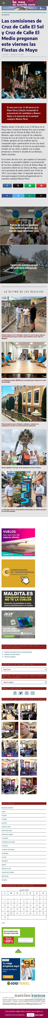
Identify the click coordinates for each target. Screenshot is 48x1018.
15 (36, 905)
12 (17, 905)
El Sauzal (4, 815)
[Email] (40, 196)
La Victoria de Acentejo (8, 850)
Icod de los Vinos (6, 827)
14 (30, 905)
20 (24, 909)
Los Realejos (5, 15)
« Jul (3, 923)
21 (30, 909)
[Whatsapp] (29, 196)
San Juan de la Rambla (8, 872)
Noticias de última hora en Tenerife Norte (18, 652)
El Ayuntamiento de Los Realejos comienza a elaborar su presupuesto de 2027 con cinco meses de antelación (20, 425)
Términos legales (9, 657)
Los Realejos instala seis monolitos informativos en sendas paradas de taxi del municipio (24, 510)
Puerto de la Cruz (6, 868)
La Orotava (5, 846)
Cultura (3, 812)
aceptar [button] (30, 1015)
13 (23, 905)
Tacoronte (4, 880)
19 (17, 909)
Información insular (7, 831)
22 (37, 909)
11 (11, 905)
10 (5, 905)
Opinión (4, 865)
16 (43, 905)
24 (5, 913)
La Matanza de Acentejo (8, 842)
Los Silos (4, 857)
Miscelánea (5, 861)
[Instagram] (26, 693)
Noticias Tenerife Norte (12, 654)
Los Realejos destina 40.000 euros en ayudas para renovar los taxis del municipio (24, 381)
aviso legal (39, 1015)
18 (11, 909)
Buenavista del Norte (7, 808)
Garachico (4, 823)
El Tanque (4, 819)
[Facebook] (7, 196)
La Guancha (5, 838)
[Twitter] (18, 196)
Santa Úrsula (5, 876)
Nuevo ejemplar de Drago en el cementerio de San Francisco (21, 467)
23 (43, 909)
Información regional (7, 834)
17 (4, 909)
